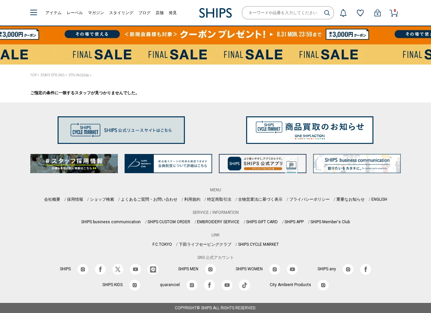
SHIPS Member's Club (330, 222)
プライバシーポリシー (309, 199)
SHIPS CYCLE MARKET (258, 244)
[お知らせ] (343, 12)
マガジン (96, 12)
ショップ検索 (102, 199)
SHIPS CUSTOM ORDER (168, 222)
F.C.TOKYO (162, 244)
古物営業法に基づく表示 (260, 199)
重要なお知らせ (350, 199)
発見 (173, 12)
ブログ (144, 12)
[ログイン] (377, 12)
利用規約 (192, 199)
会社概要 (52, 199)
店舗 (160, 12)
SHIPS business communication (111, 222)
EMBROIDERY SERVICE (218, 222)
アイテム (53, 12)
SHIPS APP (294, 222)
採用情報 (75, 199)
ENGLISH (379, 199)
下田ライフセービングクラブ (205, 244)
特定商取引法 (219, 199)
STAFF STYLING (53, 75)
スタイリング (121, 12)
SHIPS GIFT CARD (262, 222)
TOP (33, 75)
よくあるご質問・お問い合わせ (149, 199)
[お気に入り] (360, 12)
